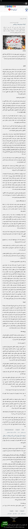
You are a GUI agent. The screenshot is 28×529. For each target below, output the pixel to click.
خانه (25, 19)
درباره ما (14, 521)
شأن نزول (11, 511)
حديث (18, 432)
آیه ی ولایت (17, 429)
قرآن (19, 513)
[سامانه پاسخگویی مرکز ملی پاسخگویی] (4, 528)
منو (24, 3)
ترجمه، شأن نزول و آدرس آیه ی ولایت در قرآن (14, 436)
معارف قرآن (15, 513)
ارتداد (23, 429)
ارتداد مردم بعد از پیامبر (19, 24)
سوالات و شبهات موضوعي (11, 432)
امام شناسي (9, 513)
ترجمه (17, 511)
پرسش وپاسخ (23, 432)
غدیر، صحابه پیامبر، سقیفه (9, 429)
